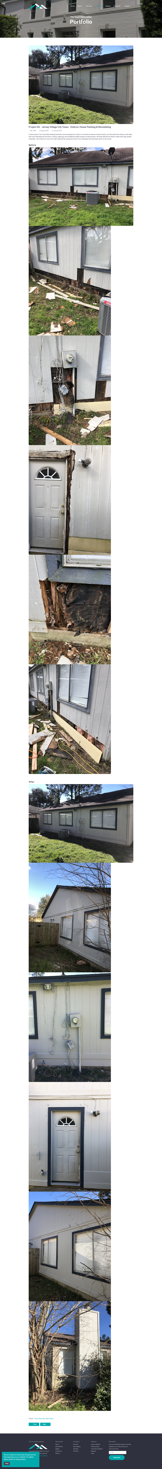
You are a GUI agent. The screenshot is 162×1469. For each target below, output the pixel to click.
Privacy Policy (95, 1446)
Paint (36, 1418)
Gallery (108, 6)
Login (92, 1453)
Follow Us (117, 6)
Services (89, 6)
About (80, 6)
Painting (75, 1449)
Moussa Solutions (42, 1455)
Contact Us (58, 1451)
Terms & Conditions (97, 1449)
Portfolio (99, 6)
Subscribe (116, 1457)
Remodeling (76, 1446)
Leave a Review (95, 1444)
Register (93, 1451)
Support (127, 6)
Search (57, 1453)
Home (73, 6)
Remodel (42, 1418)
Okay (6, 1463)
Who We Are (59, 1446)
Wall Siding (49, 1418)
